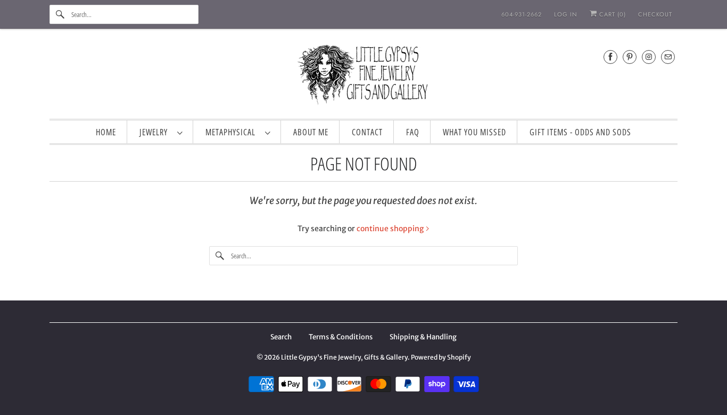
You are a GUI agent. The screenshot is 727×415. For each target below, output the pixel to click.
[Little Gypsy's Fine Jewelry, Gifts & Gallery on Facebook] (610, 57)
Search (281, 336)
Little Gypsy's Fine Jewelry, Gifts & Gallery (344, 357)
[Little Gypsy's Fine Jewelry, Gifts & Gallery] (363, 76)
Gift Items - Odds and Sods (580, 132)
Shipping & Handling (423, 336)
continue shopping (391, 228)
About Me (310, 132)
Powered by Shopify (441, 357)
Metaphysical (232, 132)
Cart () (611, 14)
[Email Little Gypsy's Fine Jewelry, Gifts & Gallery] (668, 57)
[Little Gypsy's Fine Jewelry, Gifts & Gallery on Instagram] (649, 57)
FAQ (412, 132)
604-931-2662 (521, 14)
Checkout (655, 14)
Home (106, 132)
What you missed (474, 132)
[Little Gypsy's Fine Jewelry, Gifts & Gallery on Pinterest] (630, 57)
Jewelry (155, 132)
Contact (367, 132)
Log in (565, 14)
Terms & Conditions (341, 336)
